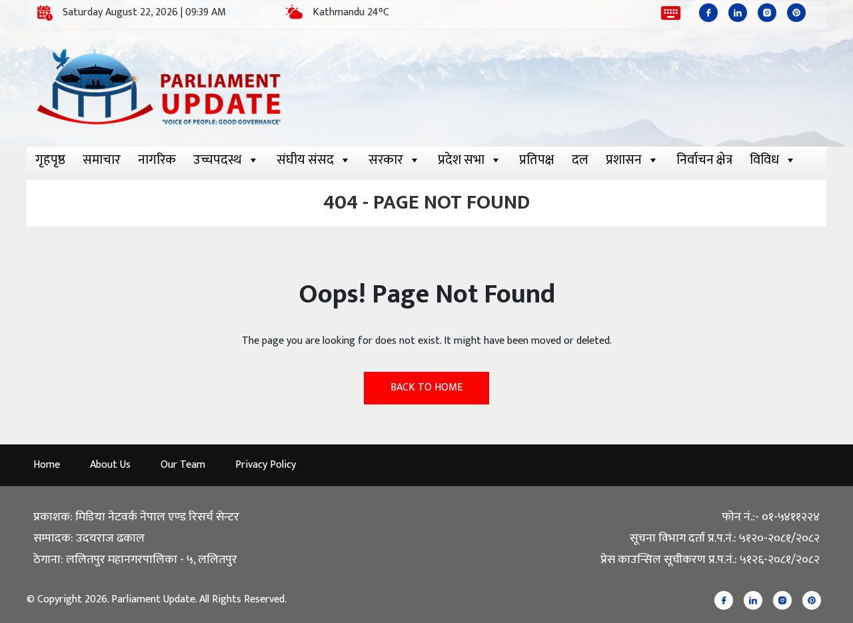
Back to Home (426, 387)
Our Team (183, 465)
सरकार (386, 160)
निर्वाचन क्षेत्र (704, 160)
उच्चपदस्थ (217, 160)
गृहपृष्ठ (50, 160)
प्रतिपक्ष (536, 160)
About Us (110, 465)
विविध (764, 160)
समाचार (102, 160)
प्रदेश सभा (461, 160)
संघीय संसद (305, 160)
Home (46, 465)
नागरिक (157, 160)
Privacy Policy (265, 465)
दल (580, 160)
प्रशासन (624, 160)
